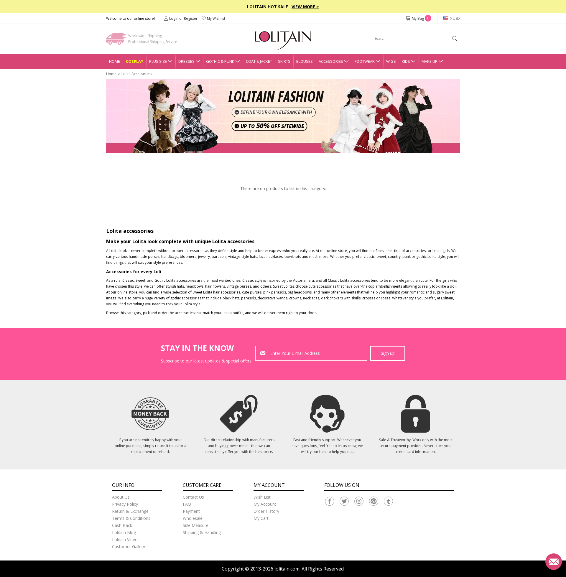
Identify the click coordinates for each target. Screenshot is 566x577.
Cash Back (122, 525)
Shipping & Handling (202, 532)
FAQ (187, 504)
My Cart (261, 518)
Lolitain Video (125, 539)
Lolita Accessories (136, 73)
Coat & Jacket (259, 61)
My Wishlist (216, 18)
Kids (406, 61)
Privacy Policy (125, 504)
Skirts (284, 61)
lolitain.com (287, 569)
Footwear (365, 61)
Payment (191, 511)
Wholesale (193, 518)
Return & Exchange (130, 511)
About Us (121, 497)
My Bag (420, 18)
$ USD (454, 18)
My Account (265, 504)
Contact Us (193, 497)
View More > (305, 6)
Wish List (262, 497)
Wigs (391, 61)
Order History (266, 511)
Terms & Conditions (131, 518)
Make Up (429, 61)
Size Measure (195, 525)
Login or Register (183, 18)
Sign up (388, 353)
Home (114, 61)
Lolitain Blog (124, 532)
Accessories (331, 61)
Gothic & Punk (220, 61)
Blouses (304, 61)
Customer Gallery (128, 546)
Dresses (186, 61)
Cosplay (134, 61)
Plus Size (158, 61)
